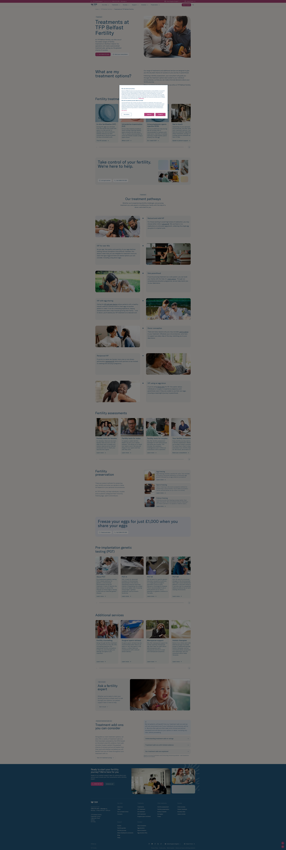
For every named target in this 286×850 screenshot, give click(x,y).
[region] (143, 102)
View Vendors (124, 110)
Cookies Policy (141, 98)
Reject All (149, 114)
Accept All (160, 114)
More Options (126, 114)
